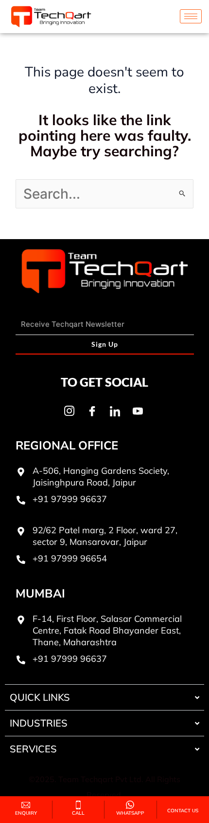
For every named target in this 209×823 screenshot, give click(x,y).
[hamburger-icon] (191, 16)
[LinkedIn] (114, 411)
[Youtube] (137, 411)
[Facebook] (92, 411)
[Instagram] (69, 411)
